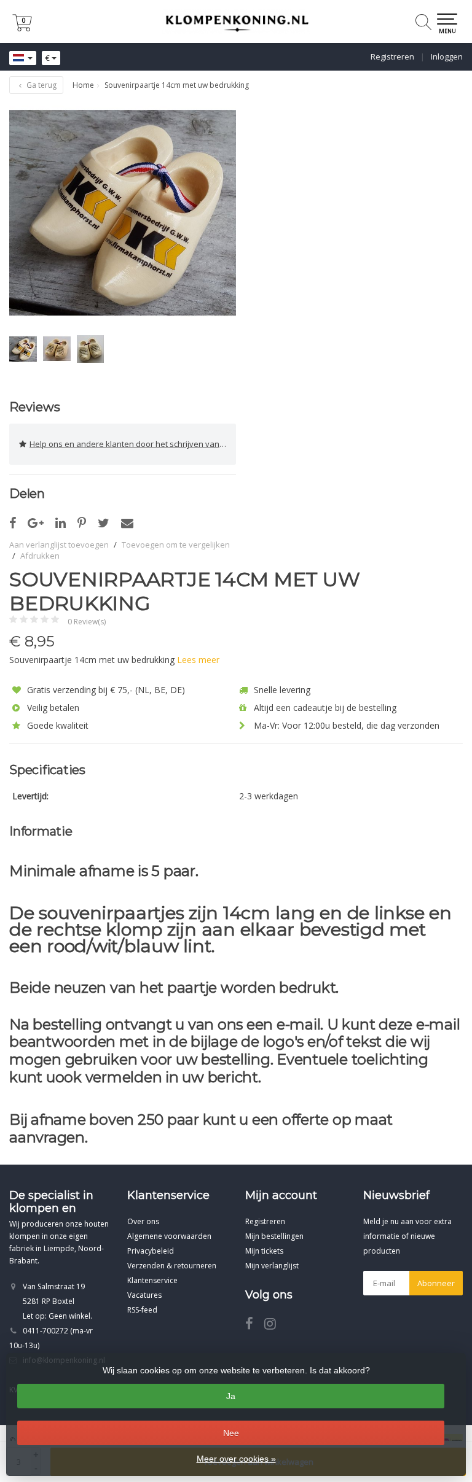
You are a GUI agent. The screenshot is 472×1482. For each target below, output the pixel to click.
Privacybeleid (150, 1251)
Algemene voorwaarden (169, 1236)
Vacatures (144, 1295)
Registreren (392, 56)
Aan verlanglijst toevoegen (59, 544)
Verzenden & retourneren (171, 1265)
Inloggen (447, 56)
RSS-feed (142, 1310)
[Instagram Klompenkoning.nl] (274, 1326)
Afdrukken (40, 555)
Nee (231, 1433)
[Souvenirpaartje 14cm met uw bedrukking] (122, 212)
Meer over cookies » (236, 1459)
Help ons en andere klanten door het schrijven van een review (133, 443)
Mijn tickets (264, 1251)
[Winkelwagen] (22, 28)
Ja (230, 1396)
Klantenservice (152, 1280)
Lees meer (198, 659)
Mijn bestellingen (274, 1236)
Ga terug (41, 85)
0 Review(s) (87, 621)
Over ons (143, 1221)
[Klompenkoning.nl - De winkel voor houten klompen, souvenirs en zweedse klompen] (236, 21)
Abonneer (436, 1283)
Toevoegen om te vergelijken (176, 544)
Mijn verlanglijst (272, 1265)
